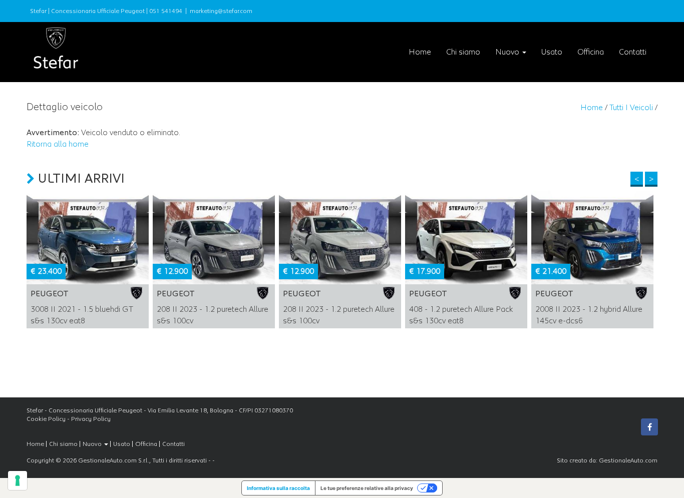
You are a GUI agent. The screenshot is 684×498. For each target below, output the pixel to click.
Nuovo (508, 52)
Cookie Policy (46, 419)
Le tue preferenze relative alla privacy (366, 488)
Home (420, 52)
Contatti (632, 52)
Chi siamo (463, 52)
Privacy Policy (91, 419)
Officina (590, 52)
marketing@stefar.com (221, 11)
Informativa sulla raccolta (278, 488)
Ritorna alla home (58, 144)
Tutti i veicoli (631, 108)
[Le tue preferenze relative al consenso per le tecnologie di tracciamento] (17, 480)
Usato (551, 52)
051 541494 (165, 11)
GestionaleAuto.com (628, 460)
